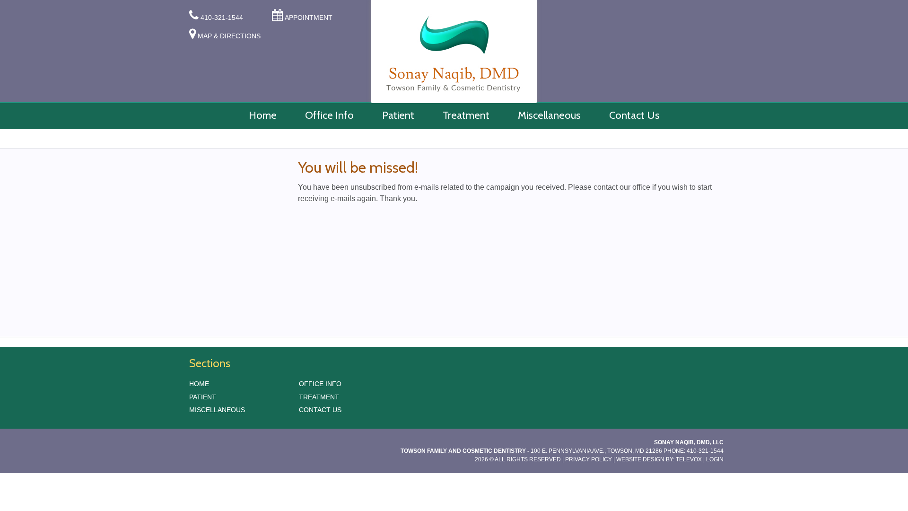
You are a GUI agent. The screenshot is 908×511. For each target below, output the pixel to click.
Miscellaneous (217, 410)
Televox (689, 459)
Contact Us (320, 410)
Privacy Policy (588, 459)
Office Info (320, 384)
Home (199, 384)
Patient (202, 397)
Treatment (319, 397)
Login (715, 459)
